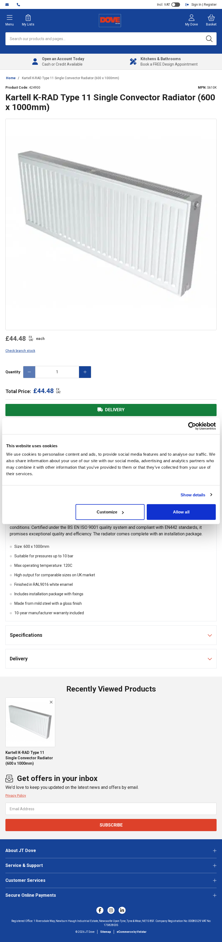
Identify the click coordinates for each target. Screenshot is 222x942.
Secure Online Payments (30, 895)
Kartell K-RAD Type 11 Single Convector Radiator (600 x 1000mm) (70, 78)
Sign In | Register (204, 5)
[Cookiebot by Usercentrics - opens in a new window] (192, 426)
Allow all (181, 512)
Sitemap (105, 931)
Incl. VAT (163, 5)
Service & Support (24, 865)
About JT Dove (20, 850)
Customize (107, 512)
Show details (193, 494)
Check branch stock (20, 351)
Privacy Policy (15, 796)
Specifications (26, 635)
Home (11, 78)
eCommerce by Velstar (131, 931)
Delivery (19, 658)
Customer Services (25, 880)
